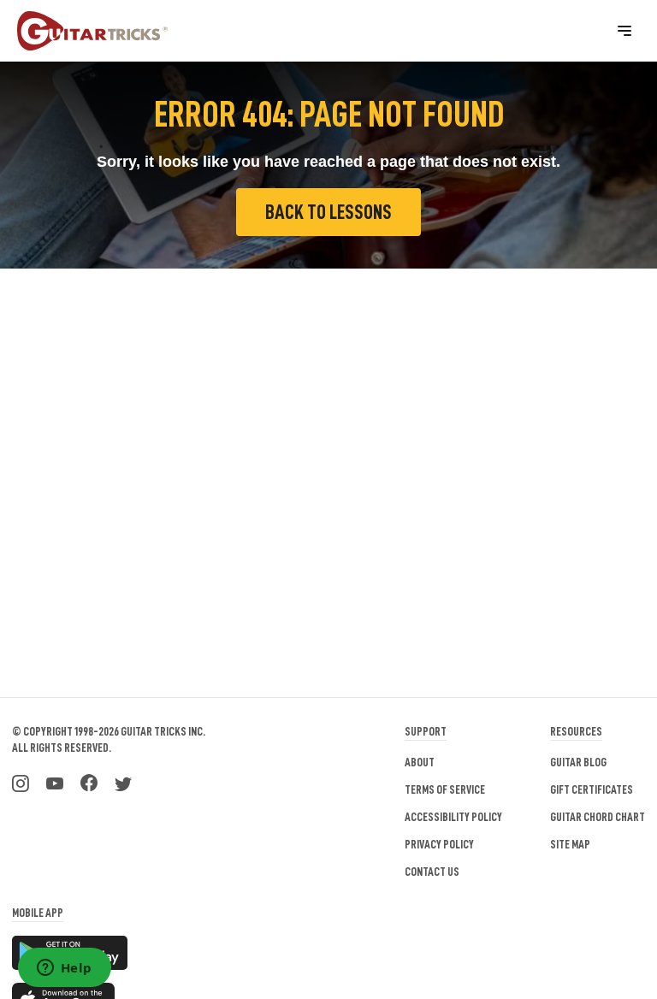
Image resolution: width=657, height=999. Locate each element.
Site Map (570, 844)
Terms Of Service (445, 789)
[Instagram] (20, 781)
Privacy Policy (439, 844)
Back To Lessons (328, 212)
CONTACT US (432, 872)
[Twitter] (123, 781)
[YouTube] (54, 781)
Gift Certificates (591, 789)
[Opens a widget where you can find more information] (64, 969)
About (420, 762)
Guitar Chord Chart (597, 817)
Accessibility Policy (453, 817)
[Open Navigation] (624, 30)
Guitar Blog (578, 762)
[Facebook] (89, 781)
